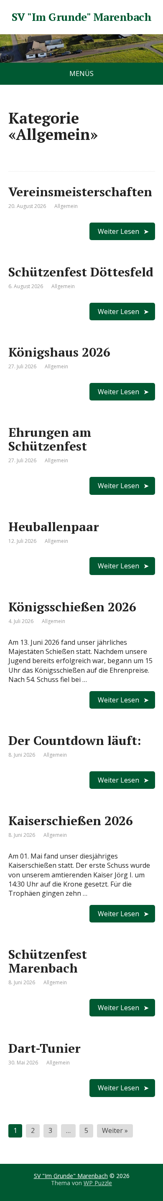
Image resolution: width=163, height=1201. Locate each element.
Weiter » (115, 1130)
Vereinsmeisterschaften (80, 191)
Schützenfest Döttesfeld (80, 272)
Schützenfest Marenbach (47, 961)
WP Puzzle (98, 1183)
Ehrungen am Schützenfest (49, 439)
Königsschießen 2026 (72, 606)
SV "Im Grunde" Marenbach (82, 17)
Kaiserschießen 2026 (70, 820)
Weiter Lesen (118, 231)
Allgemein (66, 206)
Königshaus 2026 (59, 352)
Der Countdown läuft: (74, 740)
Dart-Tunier (44, 1048)
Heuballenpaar (53, 526)
